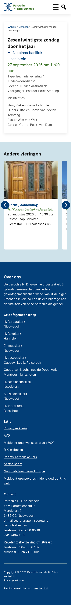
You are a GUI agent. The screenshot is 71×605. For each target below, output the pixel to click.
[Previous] (5, 205)
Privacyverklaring (16, 428)
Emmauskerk (13, 346)
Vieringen (24, 27)
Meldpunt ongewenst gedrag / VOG (29, 443)
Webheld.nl (41, 588)
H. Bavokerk (12, 334)
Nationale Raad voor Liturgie (24, 471)
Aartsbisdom (13, 464)
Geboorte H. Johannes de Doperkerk (30, 369)
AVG (7, 435)
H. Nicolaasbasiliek (17, 382)
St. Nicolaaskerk (15, 394)
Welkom (12, 27)
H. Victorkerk (14, 406)
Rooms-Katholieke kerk (20, 457)
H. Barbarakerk (14, 322)
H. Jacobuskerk (15, 357)
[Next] (66, 205)
